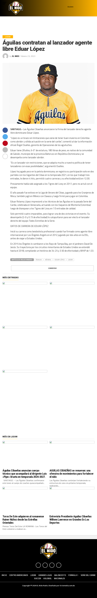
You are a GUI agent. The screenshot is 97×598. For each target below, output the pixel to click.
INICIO (4, 575)
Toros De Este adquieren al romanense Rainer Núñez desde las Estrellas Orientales (23, 519)
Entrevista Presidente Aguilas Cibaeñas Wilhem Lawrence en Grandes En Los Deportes (71, 519)
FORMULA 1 (73, 575)
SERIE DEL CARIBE (88, 575)
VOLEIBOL (47, 578)
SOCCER (37, 578)
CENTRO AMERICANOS (18, 575)
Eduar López (60, 259)
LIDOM (70, 259)
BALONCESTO (60, 575)
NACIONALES (59, 578)
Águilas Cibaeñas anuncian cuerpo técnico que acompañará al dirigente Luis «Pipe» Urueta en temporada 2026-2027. (25, 473)
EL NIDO (15, 56)
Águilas (39, 259)
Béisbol (48, 259)
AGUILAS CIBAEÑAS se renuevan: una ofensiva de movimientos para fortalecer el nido (72, 473)
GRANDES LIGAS (45, 575)
